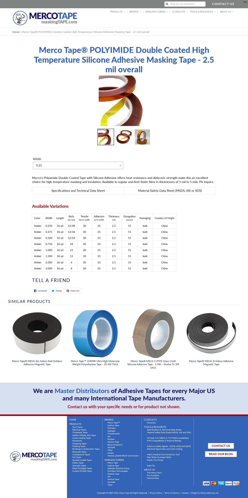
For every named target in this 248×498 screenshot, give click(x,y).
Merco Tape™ (113, 422)
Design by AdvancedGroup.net (204, 493)
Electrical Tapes (79, 429)
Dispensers (77, 440)
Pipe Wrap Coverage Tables (159, 457)
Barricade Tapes (79, 451)
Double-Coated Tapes (82, 460)
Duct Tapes (77, 427)
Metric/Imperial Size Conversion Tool (163, 454)
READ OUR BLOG (221, 454)
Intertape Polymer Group (118, 468)
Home (15, 31)
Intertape (111, 431)
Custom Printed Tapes (82, 471)
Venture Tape (113, 442)
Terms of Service (171, 493)
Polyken (111, 439)
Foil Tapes (76, 457)
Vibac (110, 450)
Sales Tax (151, 465)
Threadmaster (113, 433)
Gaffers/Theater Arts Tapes (84, 435)
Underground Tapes (81, 454)
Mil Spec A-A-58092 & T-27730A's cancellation (168, 438)
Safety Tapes (78, 462)
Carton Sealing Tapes (81, 438)
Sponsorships (153, 478)
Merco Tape (112, 462)
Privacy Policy (156, 493)
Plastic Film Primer (155, 460)
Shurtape (111, 428)
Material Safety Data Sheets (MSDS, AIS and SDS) (169, 432)
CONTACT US (221, 445)
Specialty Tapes (79, 465)
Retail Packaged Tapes (82, 468)
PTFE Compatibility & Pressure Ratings (164, 440)
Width (37, 159)
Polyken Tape (113, 474)
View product (37, 336)
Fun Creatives (153, 475)
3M (109, 436)
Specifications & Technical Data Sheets (164, 429)
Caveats (185, 493)
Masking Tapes (78, 446)
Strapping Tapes (79, 443)
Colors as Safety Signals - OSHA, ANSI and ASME (169, 446)
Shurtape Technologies (117, 471)
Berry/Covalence (114, 444)
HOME (73, 419)
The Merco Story (154, 472)
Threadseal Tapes (80, 432)
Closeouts (151, 422)
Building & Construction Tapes (86, 449)
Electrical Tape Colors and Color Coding (164, 449)
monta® (111, 447)
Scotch (110, 453)
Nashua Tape (113, 425)
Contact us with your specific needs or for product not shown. (124, 406)
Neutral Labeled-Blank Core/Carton (123, 455)
